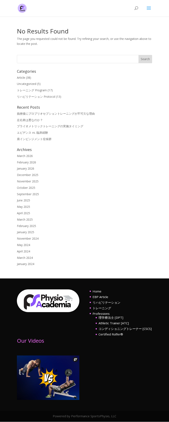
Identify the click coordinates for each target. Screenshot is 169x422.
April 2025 (23, 213)
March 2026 (25, 156)
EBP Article (100, 297)
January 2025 (25, 232)
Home (97, 291)
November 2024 (28, 238)
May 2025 (23, 207)
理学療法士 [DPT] (111, 317)
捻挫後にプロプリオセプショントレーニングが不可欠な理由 (56, 113)
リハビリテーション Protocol (36, 97)
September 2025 (28, 194)
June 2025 (23, 200)
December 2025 (27, 175)
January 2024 (25, 264)
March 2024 (25, 258)
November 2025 (28, 181)
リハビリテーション (106, 302)
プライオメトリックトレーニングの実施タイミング (50, 126)
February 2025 (26, 226)
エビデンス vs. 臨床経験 (32, 132)
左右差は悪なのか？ (30, 120)
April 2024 (23, 251)
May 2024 (23, 245)
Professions (101, 313)
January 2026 (25, 168)
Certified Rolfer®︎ (111, 334)
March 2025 (25, 219)
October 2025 (26, 188)
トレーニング (102, 308)
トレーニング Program (32, 90)
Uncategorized (26, 84)
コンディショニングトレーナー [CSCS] (125, 329)
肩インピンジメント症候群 (34, 139)
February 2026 (26, 162)
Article (21, 78)
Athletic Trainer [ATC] (114, 323)
